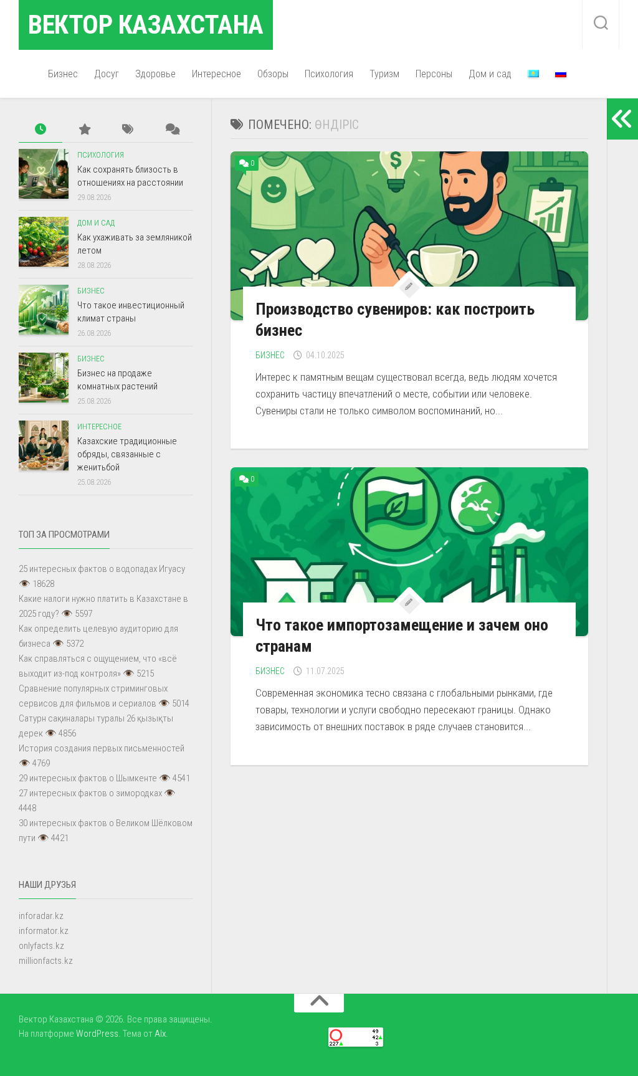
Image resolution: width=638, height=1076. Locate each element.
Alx (160, 1033)
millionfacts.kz (46, 960)
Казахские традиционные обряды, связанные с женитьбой (127, 454)
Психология (329, 74)
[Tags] (128, 130)
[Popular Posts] (84, 130)
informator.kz (44, 930)
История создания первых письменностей (101, 748)
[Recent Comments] (171, 130)
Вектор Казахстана (146, 24)
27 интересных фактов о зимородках (90, 793)
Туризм (384, 74)
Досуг (106, 74)
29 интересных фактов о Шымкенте (88, 778)
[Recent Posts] (40, 130)
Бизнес (63, 74)
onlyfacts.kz (41, 945)
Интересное (216, 74)
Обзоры (272, 74)
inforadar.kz (41, 915)
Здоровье (155, 74)
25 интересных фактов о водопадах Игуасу (102, 568)
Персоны (434, 74)
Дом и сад (490, 74)
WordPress (97, 1033)
